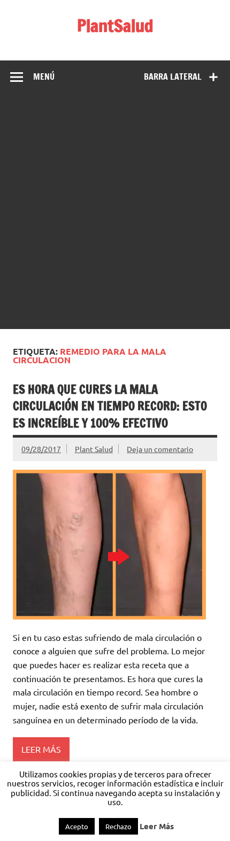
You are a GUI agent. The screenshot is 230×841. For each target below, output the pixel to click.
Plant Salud (94, 449)
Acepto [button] (76, 826)
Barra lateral (173, 76)
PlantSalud (115, 25)
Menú (44, 76)
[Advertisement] (115, 214)
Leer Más (157, 826)
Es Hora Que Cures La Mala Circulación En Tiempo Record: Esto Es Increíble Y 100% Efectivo (110, 406)
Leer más (41, 749)
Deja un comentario (160, 449)
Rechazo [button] (118, 826)
